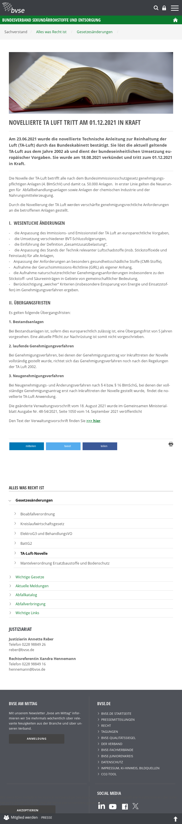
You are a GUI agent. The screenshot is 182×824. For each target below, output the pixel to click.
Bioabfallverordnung (37, 514)
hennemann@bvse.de (27, 669)
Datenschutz (112, 762)
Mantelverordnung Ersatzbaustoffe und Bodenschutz (64, 563)
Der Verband (111, 744)
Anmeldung (37, 738)
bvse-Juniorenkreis (117, 756)
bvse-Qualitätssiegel (118, 738)
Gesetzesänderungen (34, 500)
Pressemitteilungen (118, 719)
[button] (26, 446)
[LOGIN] (164, 7)
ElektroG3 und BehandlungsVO (46, 533)
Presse (46, 818)
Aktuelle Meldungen (32, 585)
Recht (106, 725)
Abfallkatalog (26, 594)
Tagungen (109, 731)
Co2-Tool (109, 774)
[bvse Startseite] (175, 20)
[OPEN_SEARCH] (156, 7)
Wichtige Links (27, 612)
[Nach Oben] (175, 818)
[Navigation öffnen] (175, 9)
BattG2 (26, 543)
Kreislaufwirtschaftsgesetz (42, 523)
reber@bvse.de (21, 649)
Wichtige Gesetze (30, 577)
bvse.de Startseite (116, 713)
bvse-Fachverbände (117, 750)
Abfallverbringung (31, 603)
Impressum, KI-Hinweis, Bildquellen (130, 768)
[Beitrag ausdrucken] (171, 443)
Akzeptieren (28, 810)
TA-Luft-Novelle (33, 553)
